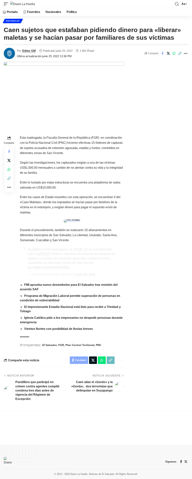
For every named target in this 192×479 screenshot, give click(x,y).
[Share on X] (168, 53)
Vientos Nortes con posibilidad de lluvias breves (58, 328)
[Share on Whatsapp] (174, 53)
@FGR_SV (80, 249)
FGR (61, 345)
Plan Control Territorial (79, 345)
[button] (7, 4)
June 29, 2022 (85, 274)
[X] (185, 461)
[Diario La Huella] (22, 4)
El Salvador (49, 345)
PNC (98, 345)
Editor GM (29, 50)
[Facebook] (181, 461)
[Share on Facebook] (162, 53)
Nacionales (13, 21)
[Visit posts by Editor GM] (9, 53)
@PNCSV (44, 253)
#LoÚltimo (35, 249)
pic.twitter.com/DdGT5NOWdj (48, 267)
